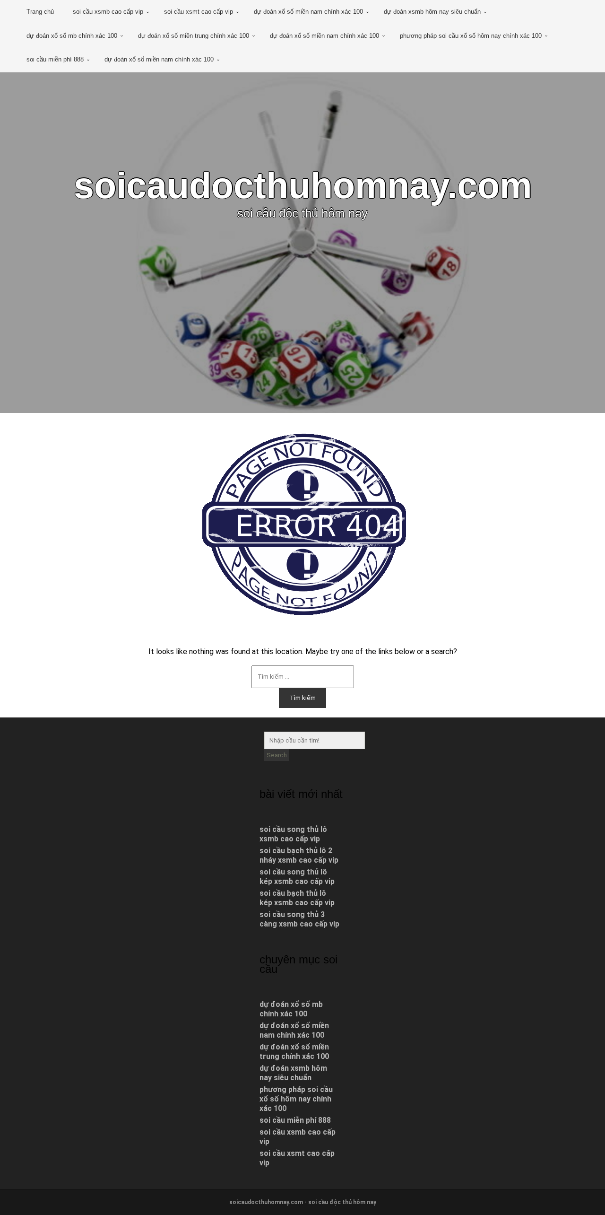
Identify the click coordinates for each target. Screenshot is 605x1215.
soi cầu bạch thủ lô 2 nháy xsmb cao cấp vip (298, 855)
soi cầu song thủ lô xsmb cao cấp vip (293, 834)
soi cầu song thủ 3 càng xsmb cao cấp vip (299, 919)
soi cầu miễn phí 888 (55, 59)
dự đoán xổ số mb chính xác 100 (71, 35)
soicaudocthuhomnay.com (303, 185)
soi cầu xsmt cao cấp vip (198, 11)
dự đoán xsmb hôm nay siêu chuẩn (432, 11)
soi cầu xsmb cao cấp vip (108, 11)
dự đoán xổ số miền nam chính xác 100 (308, 11)
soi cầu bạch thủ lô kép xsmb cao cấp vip (297, 898)
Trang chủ (40, 11)
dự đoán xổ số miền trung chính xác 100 (193, 35)
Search (277, 755)
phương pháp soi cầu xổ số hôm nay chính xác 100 (471, 35)
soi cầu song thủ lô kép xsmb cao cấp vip (297, 876)
